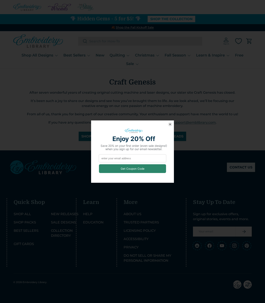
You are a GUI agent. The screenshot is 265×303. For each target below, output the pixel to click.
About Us (132, 214)
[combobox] (140, 41)
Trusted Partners (141, 222)
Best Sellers (74, 55)
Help (88, 214)
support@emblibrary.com (194, 122)
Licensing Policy (140, 231)
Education (93, 222)
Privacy (131, 247)
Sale (130, 63)
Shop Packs (25, 222)
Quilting (117, 55)
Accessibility (136, 239)
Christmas (144, 55)
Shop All (22, 214)
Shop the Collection (171, 19)
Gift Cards (24, 244)
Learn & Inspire (210, 55)
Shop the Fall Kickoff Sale (135, 27)
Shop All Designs (37, 55)
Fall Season (175, 55)
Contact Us (241, 167)
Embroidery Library (35, 282)
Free (239, 55)
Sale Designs (63, 222)
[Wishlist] (238, 41)
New (100, 55)
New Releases (64, 214)
